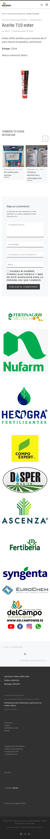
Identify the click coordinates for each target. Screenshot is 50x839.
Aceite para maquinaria (16, 14)
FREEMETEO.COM (11, 728)
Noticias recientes (10, 709)
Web (10, 265)
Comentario (16, 225)
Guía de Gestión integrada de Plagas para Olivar (21, 699)
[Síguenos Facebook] (21, 834)
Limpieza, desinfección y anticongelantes (34, 175)
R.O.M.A (8, 772)
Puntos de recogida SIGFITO (15, 803)
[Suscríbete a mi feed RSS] (29, 834)
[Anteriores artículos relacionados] (39, 139)
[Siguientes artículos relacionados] (45, 139)
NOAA (7, 731)
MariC (7, 31)
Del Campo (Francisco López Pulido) (25, 821)
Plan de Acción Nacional (14, 749)
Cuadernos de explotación (14, 695)
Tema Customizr (37, 827)
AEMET (7, 725)
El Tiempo (9, 723)
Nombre (13, 244)
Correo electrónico (22, 255)
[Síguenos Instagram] (25, 834)
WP (18, 827)
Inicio (4, 14)
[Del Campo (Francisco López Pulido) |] (6, 4)
